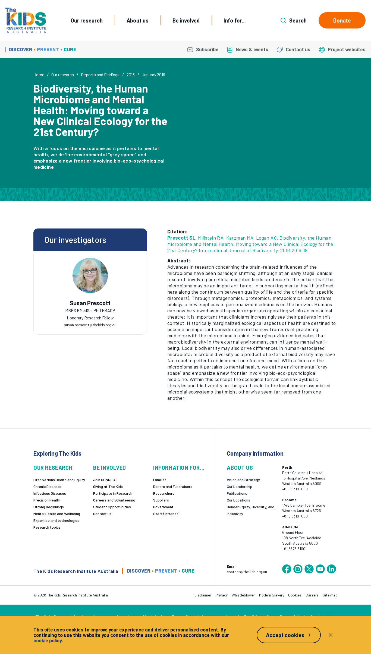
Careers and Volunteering (114, 500)
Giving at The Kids (108, 486)
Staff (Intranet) (166, 513)
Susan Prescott (90, 303)
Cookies (294, 595)
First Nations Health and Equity (59, 479)
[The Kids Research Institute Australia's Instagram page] (298, 569)
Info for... (235, 20)
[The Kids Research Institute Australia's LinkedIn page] (331, 569)
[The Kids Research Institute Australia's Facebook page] (286, 569)
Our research (87, 20)
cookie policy (47, 640)
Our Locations (238, 500)
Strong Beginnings (48, 506)
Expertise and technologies (56, 520)
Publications (237, 493)
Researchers (163, 493)
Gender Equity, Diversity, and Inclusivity (250, 510)
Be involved (186, 20)
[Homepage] (25, 20)
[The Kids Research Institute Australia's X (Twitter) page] (309, 569)
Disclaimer (202, 595)
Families (159, 479)
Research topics (47, 527)
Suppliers (161, 500)
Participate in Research (112, 493)
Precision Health (46, 500)
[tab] (90, 308)
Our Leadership (239, 486)
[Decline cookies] (330, 635)
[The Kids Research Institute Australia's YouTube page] (320, 569)
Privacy (221, 595)
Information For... (179, 468)
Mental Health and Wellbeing (56, 513)
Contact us (102, 513)
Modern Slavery (271, 595)
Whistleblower (243, 595)
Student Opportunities (112, 506)
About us (138, 20)
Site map (330, 595)
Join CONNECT (105, 479)
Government (163, 506)
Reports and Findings (100, 74)
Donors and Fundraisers (172, 486)
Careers (312, 595)
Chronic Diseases (47, 486)
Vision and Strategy (243, 479)
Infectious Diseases (49, 493)
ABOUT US (240, 468)
